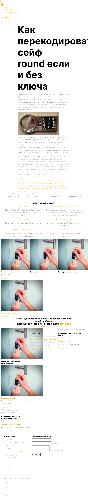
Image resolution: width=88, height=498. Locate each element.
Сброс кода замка (65, 341)
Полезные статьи (8, 313)
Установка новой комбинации (12, 424)
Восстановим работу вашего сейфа (43, 340)
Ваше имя (54, 440)
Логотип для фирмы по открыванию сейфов (38, 186)
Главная (6, 7)
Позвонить (21, 178)
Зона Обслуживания (9, 272)
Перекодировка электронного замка (64, 206)
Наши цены (7, 15)
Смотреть (4, 279)
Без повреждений (8, 398)
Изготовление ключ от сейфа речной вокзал (33, 181)
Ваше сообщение (56, 450)
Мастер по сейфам (64, 229)
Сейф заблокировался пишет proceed (51, 189)
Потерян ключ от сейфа (64, 219)
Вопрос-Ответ (8, 10)
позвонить (5, 407)
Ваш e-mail (55, 443)
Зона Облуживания (10, 12)
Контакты (6, 17)
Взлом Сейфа (23, 206)
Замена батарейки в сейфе (23, 229)
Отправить (36, 454)
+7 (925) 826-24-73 (10, 21)
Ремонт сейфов (23, 219)
